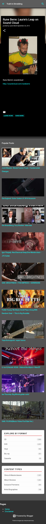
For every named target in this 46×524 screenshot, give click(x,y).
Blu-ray (22, 454)
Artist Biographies (22, 489)
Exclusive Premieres (22, 485)
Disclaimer (9, 511)
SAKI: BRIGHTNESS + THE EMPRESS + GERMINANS (21, 283)
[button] (4, 30)
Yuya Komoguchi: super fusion (13, 340)
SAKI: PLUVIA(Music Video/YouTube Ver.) (17, 421)
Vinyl (22, 449)
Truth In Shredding (14, 4)
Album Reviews (22, 480)
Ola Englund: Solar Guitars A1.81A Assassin (19, 198)
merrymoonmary (29, 520)
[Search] (42, 4)
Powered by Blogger (24, 516)
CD (22, 439)
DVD (22, 444)
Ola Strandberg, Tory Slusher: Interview (17, 225)
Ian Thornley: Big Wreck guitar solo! (15, 394)
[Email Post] (4, 113)
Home (7, 509)
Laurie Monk (8, 115)
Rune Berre (20, 115)
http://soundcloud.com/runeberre (16, 84)
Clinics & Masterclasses (22, 475)
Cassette (22, 458)
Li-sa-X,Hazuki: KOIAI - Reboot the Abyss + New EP (21, 367)
